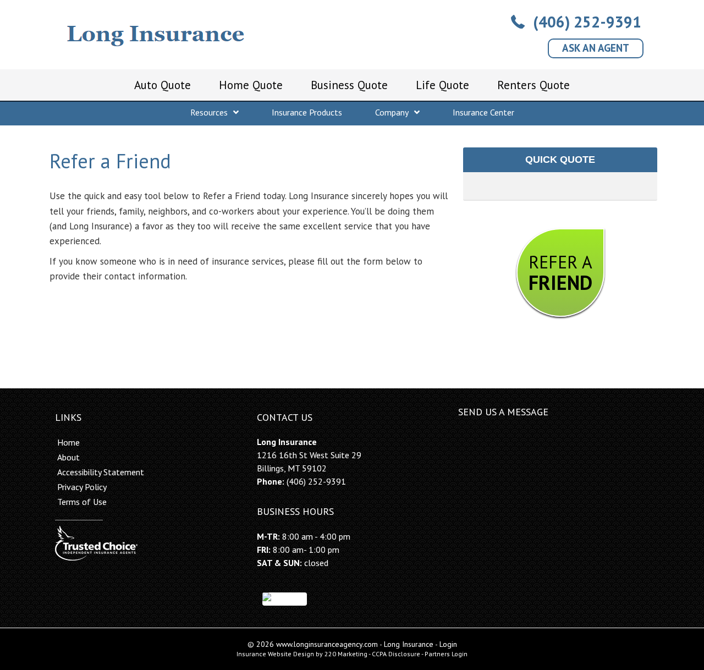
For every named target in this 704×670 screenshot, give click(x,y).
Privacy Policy (82, 486)
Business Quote (349, 85)
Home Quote (251, 85)
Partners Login (446, 654)
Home (68, 442)
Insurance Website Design (275, 654)
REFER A (560, 272)
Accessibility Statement (100, 471)
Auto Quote (162, 85)
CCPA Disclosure (396, 654)
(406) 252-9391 (316, 481)
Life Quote (442, 85)
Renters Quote (533, 85)
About (68, 457)
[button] (576, 22)
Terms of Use (82, 501)
